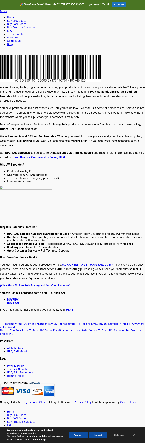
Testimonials (15, 34)
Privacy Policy (16, 365)
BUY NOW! (119, 4)
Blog (10, 44)
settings (41, 439)
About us (12, 37)
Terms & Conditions (19, 369)
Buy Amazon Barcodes (21, 27)
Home (10, 17)
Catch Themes (129, 402)
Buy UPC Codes (16, 20)
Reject (98, 434)
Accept (78, 434)
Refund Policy (15, 376)
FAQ (9, 30)
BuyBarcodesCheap (35, 402)
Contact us (14, 41)
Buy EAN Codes (16, 24)
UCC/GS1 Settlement (20, 372)
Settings (119, 434)
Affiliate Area (15, 348)
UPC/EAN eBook (17, 351)
